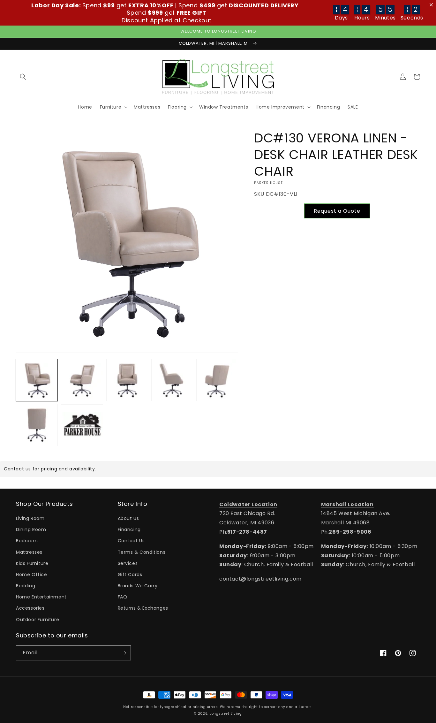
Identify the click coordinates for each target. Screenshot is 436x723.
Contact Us (131, 540)
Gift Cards (130, 574)
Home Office (31, 574)
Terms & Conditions (142, 552)
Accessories (30, 608)
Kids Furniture (32, 563)
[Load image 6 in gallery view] (37, 425)
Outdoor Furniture (37, 619)
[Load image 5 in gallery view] (217, 380)
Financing (129, 529)
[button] (23, 77)
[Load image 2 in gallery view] (82, 380)
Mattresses (29, 552)
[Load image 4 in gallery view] (172, 380)
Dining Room (31, 529)
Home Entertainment (41, 597)
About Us (128, 518)
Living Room (30, 518)
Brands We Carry (138, 585)
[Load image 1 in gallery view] (37, 380)
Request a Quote (337, 211)
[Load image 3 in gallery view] (127, 380)
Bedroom (27, 540)
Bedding (25, 585)
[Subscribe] (124, 652)
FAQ (122, 597)
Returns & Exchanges (143, 608)
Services (128, 563)
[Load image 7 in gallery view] (82, 425)
